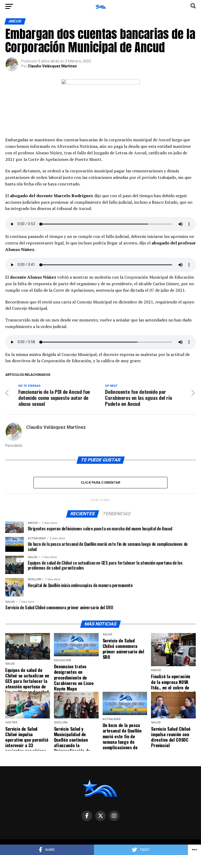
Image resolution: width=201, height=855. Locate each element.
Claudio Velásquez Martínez (52, 66)
